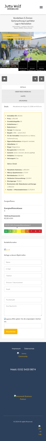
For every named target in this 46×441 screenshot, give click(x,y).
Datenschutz (29, 348)
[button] (41, 7)
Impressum (16, 348)
